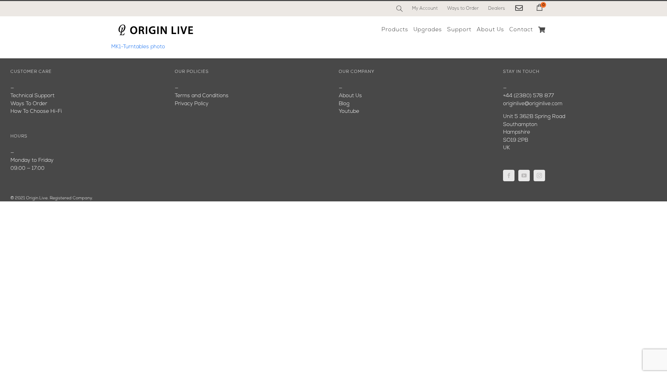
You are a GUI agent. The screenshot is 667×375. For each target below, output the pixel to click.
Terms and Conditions (202, 96)
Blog (344, 104)
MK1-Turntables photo (138, 47)
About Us (350, 96)
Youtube (349, 111)
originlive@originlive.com (532, 104)
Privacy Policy (191, 104)
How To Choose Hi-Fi (36, 111)
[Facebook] (508, 175)
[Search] (399, 8)
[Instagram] (539, 175)
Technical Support (32, 96)
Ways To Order (28, 104)
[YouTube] (524, 175)
